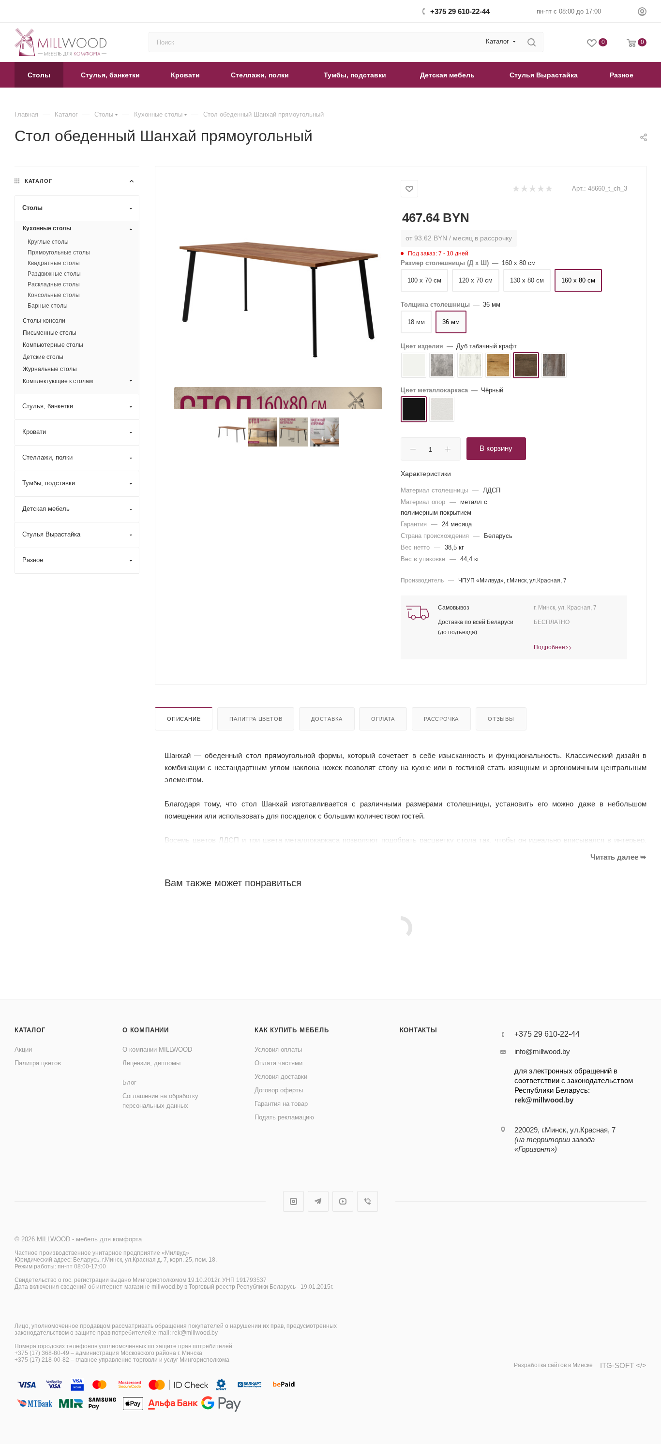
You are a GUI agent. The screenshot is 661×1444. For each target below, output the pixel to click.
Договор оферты (279, 1090)
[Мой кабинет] (642, 13)
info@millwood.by (542, 1051)
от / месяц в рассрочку (459, 238)
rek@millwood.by (543, 1100)
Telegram (318, 1201)
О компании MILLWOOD (157, 1049)
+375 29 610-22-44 (460, 11)
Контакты (418, 1030)
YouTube (342, 1201)
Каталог (30, 1030)
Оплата (383, 719)
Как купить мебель (292, 1030)
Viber (367, 1201)
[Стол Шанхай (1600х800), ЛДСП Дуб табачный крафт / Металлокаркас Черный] (278, 283)
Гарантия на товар (281, 1103)
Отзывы (501, 719)
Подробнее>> (553, 646)
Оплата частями (278, 1063)
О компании (145, 1030)
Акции (23, 1049)
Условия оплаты (278, 1049)
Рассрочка (441, 719)
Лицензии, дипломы (151, 1063)
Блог (129, 1082)
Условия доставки (281, 1076)
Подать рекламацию (284, 1117)
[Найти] (531, 42)
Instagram (293, 1201)
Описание (183, 719)
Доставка (326, 719)
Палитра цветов (255, 719)
